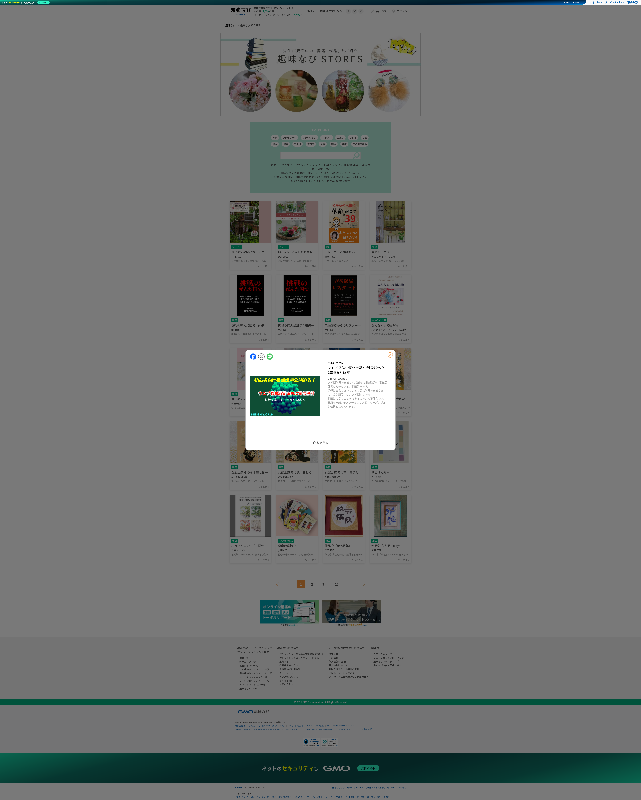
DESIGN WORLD (337, 378)
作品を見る (320, 442)
